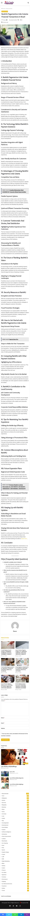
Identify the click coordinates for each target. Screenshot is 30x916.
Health (3, 818)
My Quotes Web (24, 902)
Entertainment (5, 825)
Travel (3, 890)
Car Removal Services (7, 883)
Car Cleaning (5, 843)
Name (2, 717)
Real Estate (4, 840)
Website (3, 728)
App (3, 820)
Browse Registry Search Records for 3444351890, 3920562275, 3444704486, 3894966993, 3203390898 (21, 685)
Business (4, 807)
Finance (4, 870)
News (3, 809)
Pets (3, 847)
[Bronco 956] (5, 773)
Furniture (4, 876)
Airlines (3, 865)
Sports (3, 849)
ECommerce (4, 879)
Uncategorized (5, 822)
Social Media (5, 827)
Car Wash (4, 872)
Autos (3, 811)
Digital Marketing (5, 861)
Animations (4, 834)
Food (3, 845)
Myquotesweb (9, 8)
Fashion (3, 829)
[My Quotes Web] (9, 2)
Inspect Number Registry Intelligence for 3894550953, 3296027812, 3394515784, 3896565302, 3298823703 (21, 652)
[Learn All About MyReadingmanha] (5, 780)
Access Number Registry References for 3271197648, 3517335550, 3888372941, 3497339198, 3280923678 (6, 685)
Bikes (3, 863)
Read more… (24, 538)
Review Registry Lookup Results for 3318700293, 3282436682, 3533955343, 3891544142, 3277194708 (22, 669)
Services (4, 802)
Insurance (4, 885)
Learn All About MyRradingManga (16, 784)
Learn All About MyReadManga (9, 766)
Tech (3, 795)
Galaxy (3, 888)
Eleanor (4, 19)
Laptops (4, 838)
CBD (3, 858)
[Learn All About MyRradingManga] (5, 786)
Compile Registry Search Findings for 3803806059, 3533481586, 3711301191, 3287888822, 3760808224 (6, 652)
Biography (4, 804)
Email (2, 723)
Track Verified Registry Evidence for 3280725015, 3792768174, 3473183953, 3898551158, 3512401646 (7, 669)
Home (3, 8)
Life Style (4, 813)
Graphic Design (5, 852)
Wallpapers (4, 798)
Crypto (3, 854)
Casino (3, 867)
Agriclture (4, 874)
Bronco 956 (12, 771)
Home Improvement (6, 836)
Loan (3, 816)
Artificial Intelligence (6, 831)
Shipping (4, 881)
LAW (3, 856)
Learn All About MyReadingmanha (16, 778)
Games (3, 800)
